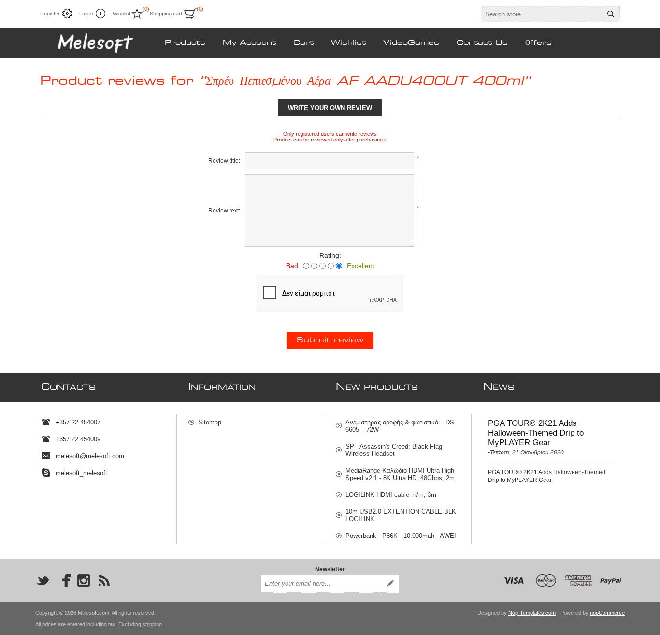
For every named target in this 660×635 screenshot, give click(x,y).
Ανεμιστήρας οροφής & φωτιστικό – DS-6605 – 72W (400, 426)
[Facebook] (63, 580)
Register (50, 13)
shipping (152, 624)
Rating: (330, 255)
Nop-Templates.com (532, 613)
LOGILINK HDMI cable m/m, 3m (390, 494)
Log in (86, 13)
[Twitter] (43, 580)
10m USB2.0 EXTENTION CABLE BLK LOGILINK (400, 515)
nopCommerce (607, 613)
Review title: (224, 160)
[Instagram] (83, 580)
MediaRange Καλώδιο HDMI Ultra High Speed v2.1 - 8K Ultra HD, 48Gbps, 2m (400, 474)
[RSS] (104, 580)
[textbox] (541, 14)
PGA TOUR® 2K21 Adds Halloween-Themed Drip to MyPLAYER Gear (536, 433)
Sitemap (209, 422)
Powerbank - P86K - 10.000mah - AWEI (400, 535)
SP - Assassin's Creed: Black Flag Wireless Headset (393, 450)
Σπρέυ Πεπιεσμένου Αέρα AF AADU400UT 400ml (365, 81)
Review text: (224, 210)
